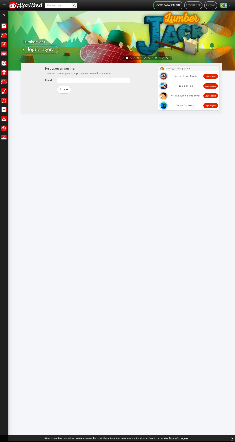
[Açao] (3, 35)
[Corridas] (3, 54)
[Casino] (3, 110)
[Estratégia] (3, 72)
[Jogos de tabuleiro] (3, 100)
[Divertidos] (3, 128)
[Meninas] (3, 91)
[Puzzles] (3, 82)
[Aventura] (3, 44)
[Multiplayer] (3, 119)
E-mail (48, 80)
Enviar (64, 89)
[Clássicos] (3, 26)
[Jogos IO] (3, 137)
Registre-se (193, 5)
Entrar (210, 5)
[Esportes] (3, 63)
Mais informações (178, 438)
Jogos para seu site (167, 5)
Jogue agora (41, 49)
